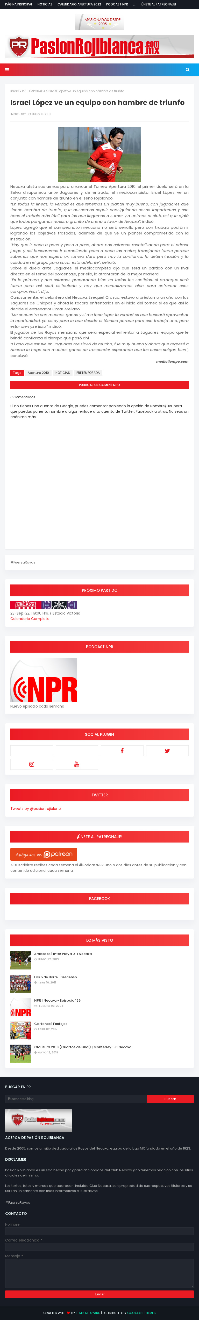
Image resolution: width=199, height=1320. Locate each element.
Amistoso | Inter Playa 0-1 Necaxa (63, 953)
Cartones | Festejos (50, 1023)
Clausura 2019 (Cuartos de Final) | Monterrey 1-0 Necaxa (82, 1047)
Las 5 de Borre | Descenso (55, 977)
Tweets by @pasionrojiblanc (35, 808)
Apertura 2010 (38, 372)
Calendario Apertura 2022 (79, 4)
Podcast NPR (117, 4)
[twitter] (167, 750)
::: (134, 4)
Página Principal (18, 4)
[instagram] (31, 764)
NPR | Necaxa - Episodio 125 (57, 1000)
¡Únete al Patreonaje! (158, 4)
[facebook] (122, 750)
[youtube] (77, 764)
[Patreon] (31, 750)
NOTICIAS (62, 372)
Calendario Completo (29, 618)
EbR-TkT (19, 114)
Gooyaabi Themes (141, 1313)
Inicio (14, 91)
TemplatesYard (88, 1313)
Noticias (45, 4)
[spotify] (77, 750)
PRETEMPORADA (33, 91)
